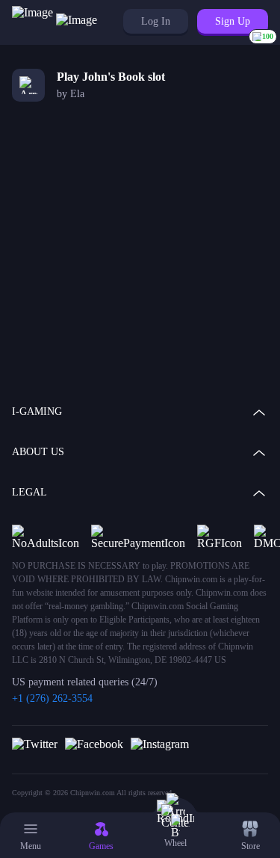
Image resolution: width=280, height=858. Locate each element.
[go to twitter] (34, 744)
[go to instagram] (160, 744)
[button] (155, 21)
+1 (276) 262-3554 (52, 698)
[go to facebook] (94, 744)
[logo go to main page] (54, 22)
